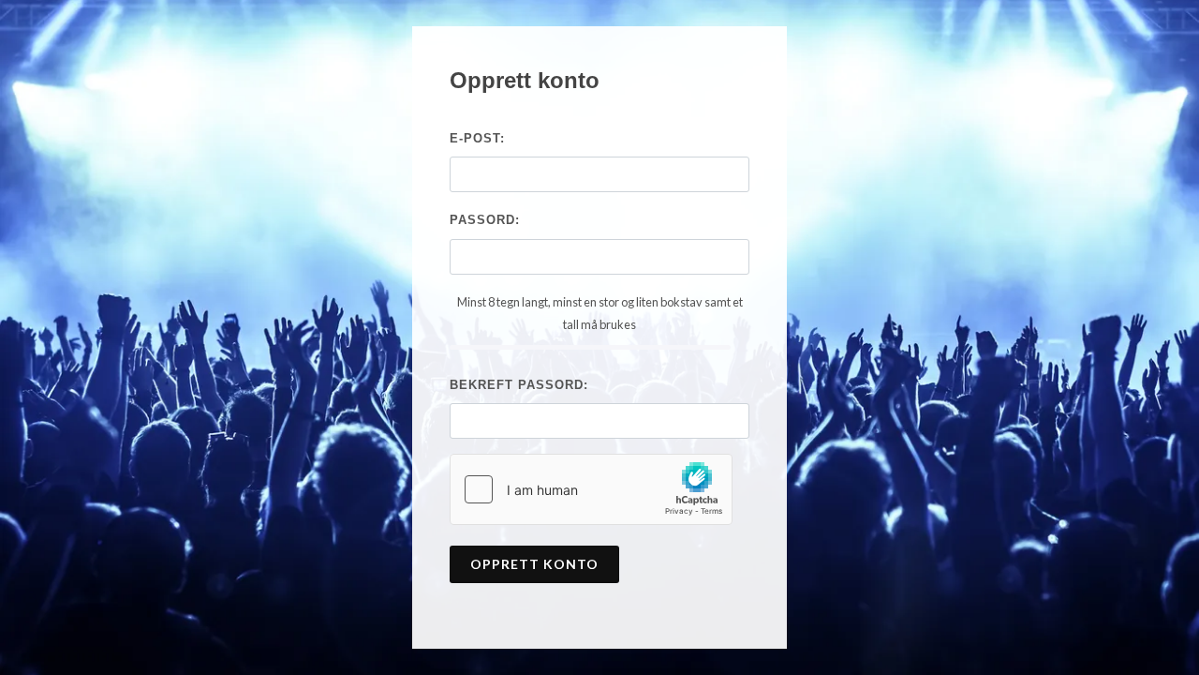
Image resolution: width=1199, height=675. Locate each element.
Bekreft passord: (519, 385)
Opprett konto (534, 564)
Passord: (485, 220)
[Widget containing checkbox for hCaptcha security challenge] (591, 489)
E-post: (477, 138)
